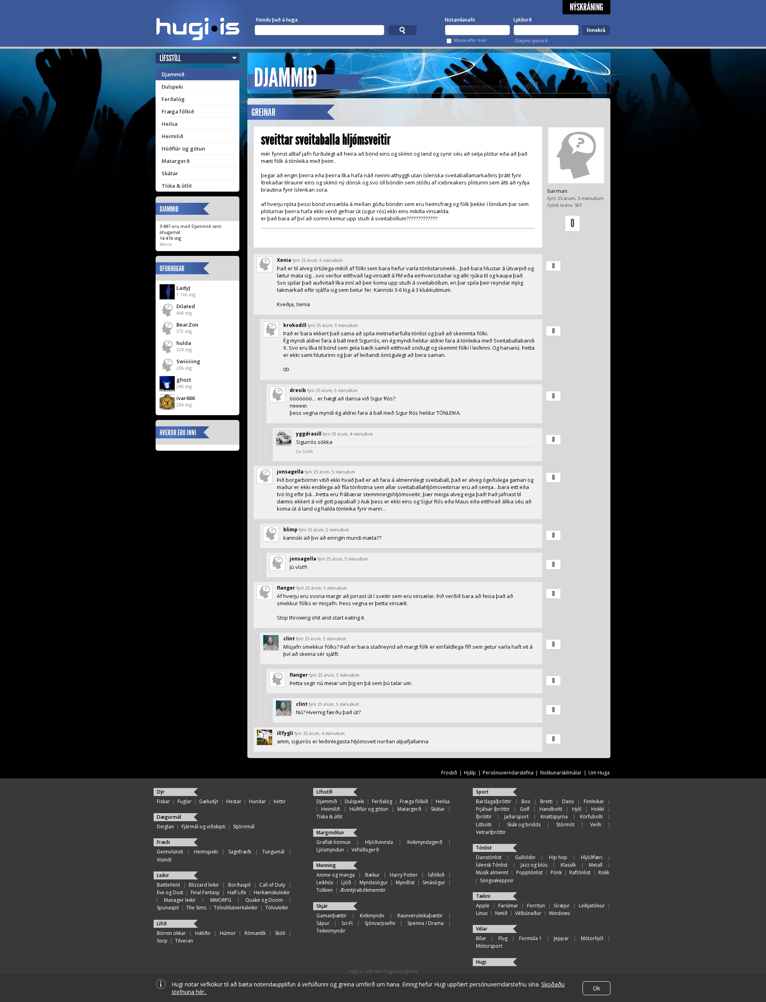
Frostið (449, 772)
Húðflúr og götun (183, 148)
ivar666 (185, 398)
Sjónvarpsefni (380, 923)
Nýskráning (586, 7)
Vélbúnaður (528, 913)
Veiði (595, 824)
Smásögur (433, 882)
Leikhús (324, 882)
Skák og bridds (524, 824)
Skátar (170, 173)
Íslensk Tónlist (491, 864)
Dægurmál (169, 817)
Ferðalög (173, 99)
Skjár (322, 906)
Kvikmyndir (372, 915)
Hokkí (597, 809)
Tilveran (184, 940)
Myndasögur (373, 882)
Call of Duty (272, 884)
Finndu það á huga (277, 19)
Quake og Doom (264, 900)
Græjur (562, 905)
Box (525, 801)
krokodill (294, 325)
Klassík (568, 864)
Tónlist (484, 847)
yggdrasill (309, 433)
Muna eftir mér (470, 40)
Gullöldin (525, 857)
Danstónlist (488, 857)
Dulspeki (172, 86)
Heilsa (170, 123)
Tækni (483, 896)
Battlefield (168, 884)
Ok (596, 988)
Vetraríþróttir (491, 832)
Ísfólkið (436, 874)
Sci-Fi (347, 923)
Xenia (284, 260)
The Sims (196, 907)
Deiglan (165, 826)
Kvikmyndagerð (424, 842)
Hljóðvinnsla (379, 842)
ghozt (183, 379)
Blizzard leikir (204, 884)
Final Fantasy (205, 892)
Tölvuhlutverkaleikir (236, 907)
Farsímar (508, 905)
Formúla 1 (530, 938)
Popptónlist (529, 872)
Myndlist (405, 882)
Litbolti (484, 824)
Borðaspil (239, 884)
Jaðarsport (516, 816)
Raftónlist (579, 872)
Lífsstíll (170, 58)
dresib (298, 390)
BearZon (187, 324)
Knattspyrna (554, 816)
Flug (502, 938)
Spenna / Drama (425, 923)
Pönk (556, 872)
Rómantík (255, 933)
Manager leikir (180, 900)
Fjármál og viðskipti (203, 826)
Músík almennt (492, 872)
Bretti (546, 801)
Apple (483, 905)
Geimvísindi (170, 851)
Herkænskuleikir (272, 892)
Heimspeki (206, 851)
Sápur (323, 923)
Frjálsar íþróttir (493, 809)
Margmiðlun (330, 832)
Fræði (163, 842)
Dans (568, 801)
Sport (482, 791)
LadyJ (183, 287)
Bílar (481, 938)
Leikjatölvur (592, 905)
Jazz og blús (534, 864)
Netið (501, 913)
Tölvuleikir (276, 907)
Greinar (263, 112)
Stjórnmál (244, 826)
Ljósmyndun (330, 849)
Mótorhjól (592, 938)
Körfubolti (591, 816)
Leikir (163, 875)
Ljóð (346, 882)
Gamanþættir (331, 915)
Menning (326, 865)
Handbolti (550, 809)
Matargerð (176, 160)
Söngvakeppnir (497, 880)
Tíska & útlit (177, 185)
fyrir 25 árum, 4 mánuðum (348, 434)
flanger (286, 587)
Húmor (228, 933)
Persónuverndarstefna (508, 772)
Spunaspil (168, 907)
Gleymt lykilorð (531, 41)
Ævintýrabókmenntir (363, 890)
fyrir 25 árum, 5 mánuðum (317, 260)
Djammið (173, 74)
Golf (524, 809)
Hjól (576, 809)
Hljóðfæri (591, 857)
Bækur (372, 874)
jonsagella (290, 471)
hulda (183, 343)
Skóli (280, 933)
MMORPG (220, 900)
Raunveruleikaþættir (420, 915)
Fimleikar (594, 801)
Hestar (233, 801)
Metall (595, 864)
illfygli (285, 733)
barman (557, 190)
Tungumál (273, 851)
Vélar (482, 928)
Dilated (185, 306)
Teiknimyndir (330, 930)
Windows (559, 913)
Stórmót (565, 824)
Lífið (162, 923)
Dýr (161, 791)
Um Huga (599, 772)
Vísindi (164, 859)
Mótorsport (489, 946)
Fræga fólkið (178, 111)
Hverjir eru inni (178, 432)
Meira (166, 244)
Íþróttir (484, 816)
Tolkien (324, 890)
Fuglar (185, 801)
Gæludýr (209, 801)
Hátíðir (203, 933)
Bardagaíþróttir (493, 801)
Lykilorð (522, 19)
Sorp (162, 940)
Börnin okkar (171, 933)
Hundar (257, 801)
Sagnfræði (239, 851)
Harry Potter (404, 874)
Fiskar (163, 801)
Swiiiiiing (188, 361)
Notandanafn (460, 19)
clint (289, 638)
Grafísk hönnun (333, 842)
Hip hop (558, 857)
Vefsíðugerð (365, 849)
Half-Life (236, 892)
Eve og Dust (170, 892)
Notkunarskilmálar (561, 772)
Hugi (481, 961)
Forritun (536, 905)
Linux (482, 913)
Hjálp (470, 772)
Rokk (603, 872)
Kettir (280, 801)
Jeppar (561, 938)
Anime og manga (335, 874)
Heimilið (172, 136)
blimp (290, 529)
